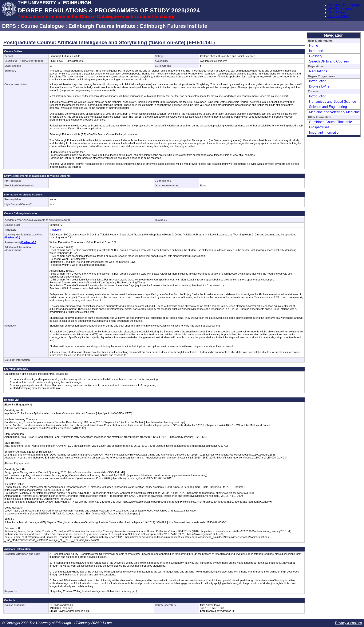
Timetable (55, 229)
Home (313, 45)
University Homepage (343, 5)
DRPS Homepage (341, 8)
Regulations (318, 71)
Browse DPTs (319, 86)
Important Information (324, 132)
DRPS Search (338, 12)
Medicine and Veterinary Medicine (334, 112)
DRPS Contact (338, 16)
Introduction (318, 51)
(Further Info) (12, 237)
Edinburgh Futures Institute (101, 26)
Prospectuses (319, 127)
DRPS (9, 26)
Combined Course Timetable (330, 122)
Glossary (315, 56)
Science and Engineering (328, 107)
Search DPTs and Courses (329, 61)
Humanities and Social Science (332, 101)
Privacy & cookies (348, 623)
